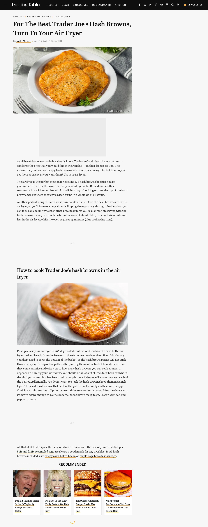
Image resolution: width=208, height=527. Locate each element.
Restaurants (101, 5)
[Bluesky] (161, 5)
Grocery (18, 17)
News (65, 5)
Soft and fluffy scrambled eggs (35, 451)
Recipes (52, 5)
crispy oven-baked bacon (60, 456)
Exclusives (80, 5)
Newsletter (195, 4)
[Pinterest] (156, 5)
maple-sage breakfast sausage (98, 456)
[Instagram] (167, 5)
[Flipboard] (150, 5)
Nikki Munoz (23, 41)
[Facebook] (139, 5)
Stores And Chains (39, 17)
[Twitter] (145, 5)
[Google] (172, 5)
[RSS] (178, 5)
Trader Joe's (63, 17)
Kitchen (120, 5)
